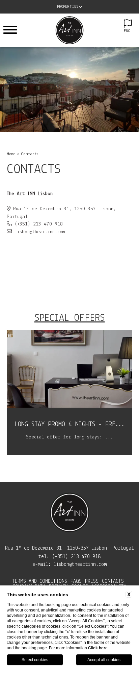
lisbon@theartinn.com (80, 564)
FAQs (76, 581)
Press (92, 581)
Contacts (29, 154)
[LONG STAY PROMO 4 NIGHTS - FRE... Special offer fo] (69, 454)
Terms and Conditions (39, 581)
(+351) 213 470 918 (76, 556)
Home (11, 154)
